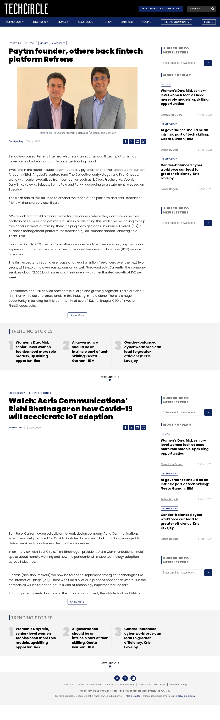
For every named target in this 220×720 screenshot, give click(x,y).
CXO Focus (85, 22)
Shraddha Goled (172, 115)
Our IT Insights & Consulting (161, 8)
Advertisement (94, 684)
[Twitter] (131, 141)
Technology (13, 22)
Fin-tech (30, 43)
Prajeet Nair (16, 427)
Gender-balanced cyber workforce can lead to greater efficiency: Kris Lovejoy (181, 172)
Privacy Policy (127, 684)
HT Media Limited (132, 695)
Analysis (127, 22)
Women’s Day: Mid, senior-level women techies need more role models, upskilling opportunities (185, 97)
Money (62, 22)
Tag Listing (160, 684)
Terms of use (144, 684)
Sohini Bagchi (169, 150)
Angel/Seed (58, 43)
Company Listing (178, 684)
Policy (107, 22)
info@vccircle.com (185, 695)
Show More (77, 315)
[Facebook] (125, 141)
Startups (40, 22)
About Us (68, 684)
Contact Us (111, 684)
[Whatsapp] (143, 141)
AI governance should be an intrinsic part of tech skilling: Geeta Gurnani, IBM (185, 134)
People (146, 22)
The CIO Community (176, 22)
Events (208, 22)
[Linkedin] (137, 141)
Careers (80, 684)
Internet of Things (40, 393)
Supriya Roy (16, 141)
